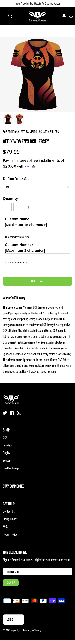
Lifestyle (7, 445)
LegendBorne (16, 630)
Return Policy (10, 534)
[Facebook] (12, 413)
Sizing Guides (10, 519)
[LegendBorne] (37, 16)
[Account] (63, 16)
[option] (37, 74)
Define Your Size (17, 179)
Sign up (11, 583)
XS (7, 187)
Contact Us (9, 511)
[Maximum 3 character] (25, 248)
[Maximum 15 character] (26, 222)
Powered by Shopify (32, 630)
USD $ (10, 620)
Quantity (10, 199)
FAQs (5, 527)
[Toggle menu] (4, 16)
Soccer (6, 460)
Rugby (6, 453)
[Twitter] (5, 413)
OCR (5, 437)
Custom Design (11, 468)
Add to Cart (37, 281)
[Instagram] (19, 413)
